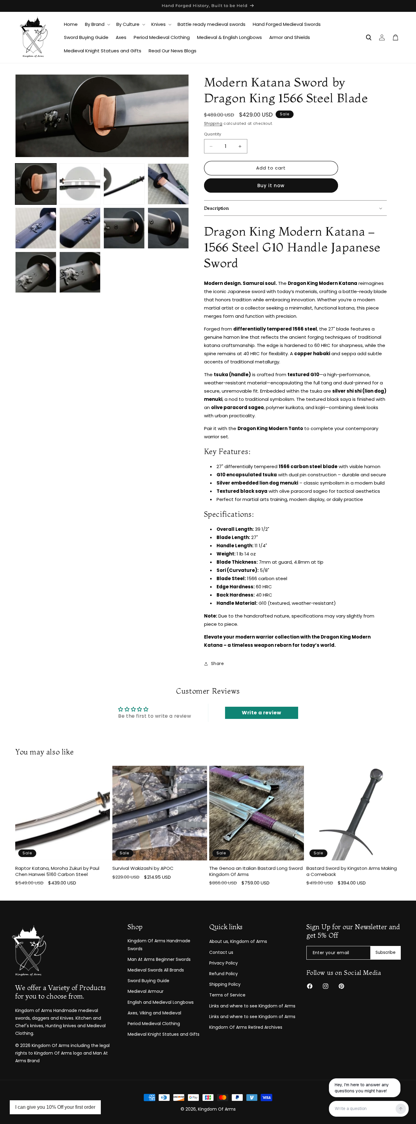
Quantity (212, 134)
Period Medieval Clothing (154, 1024)
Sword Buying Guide (148, 981)
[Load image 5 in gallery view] (35, 228)
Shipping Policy (225, 984)
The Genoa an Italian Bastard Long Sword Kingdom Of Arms (256, 871)
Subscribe (385, 953)
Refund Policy (223, 974)
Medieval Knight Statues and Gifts (163, 1034)
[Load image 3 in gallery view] (124, 184)
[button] (97, 24)
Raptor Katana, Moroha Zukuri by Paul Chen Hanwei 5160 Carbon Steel (57, 871)
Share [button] (217, 663)
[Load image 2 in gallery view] (79, 184)
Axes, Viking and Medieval (154, 1013)
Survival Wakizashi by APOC (143, 869)
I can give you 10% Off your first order (55, 1107)
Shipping (213, 123)
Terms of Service (227, 995)
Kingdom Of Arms (217, 1109)
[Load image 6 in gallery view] (79, 228)
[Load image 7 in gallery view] (124, 228)
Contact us (221, 952)
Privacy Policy (223, 963)
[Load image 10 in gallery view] (79, 272)
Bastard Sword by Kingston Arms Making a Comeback (351, 871)
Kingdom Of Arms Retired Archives (245, 1027)
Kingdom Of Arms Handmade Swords (159, 945)
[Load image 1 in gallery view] (35, 184)
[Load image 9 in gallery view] (35, 272)
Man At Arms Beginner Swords (159, 959)
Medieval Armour (146, 991)
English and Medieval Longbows (161, 1002)
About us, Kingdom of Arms (238, 942)
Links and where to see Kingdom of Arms (252, 1006)
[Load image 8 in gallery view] (168, 228)
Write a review (261, 712)
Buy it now (270, 185)
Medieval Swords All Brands (156, 970)
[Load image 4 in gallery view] (168, 184)
